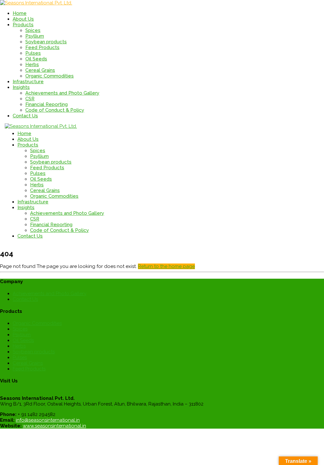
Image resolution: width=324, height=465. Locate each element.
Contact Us (25, 299)
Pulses (33, 53)
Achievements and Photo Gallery (62, 93)
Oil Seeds (36, 59)
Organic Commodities (49, 76)
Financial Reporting (46, 104)
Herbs (32, 64)
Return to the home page (166, 266)
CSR (29, 99)
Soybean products (46, 42)
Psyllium (34, 36)
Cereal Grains (40, 70)
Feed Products (42, 47)
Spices (32, 30)
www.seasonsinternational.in (54, 426)
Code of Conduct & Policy (54, 110)
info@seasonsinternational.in (48, 420)
